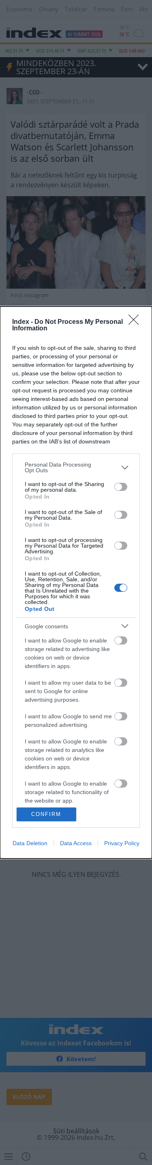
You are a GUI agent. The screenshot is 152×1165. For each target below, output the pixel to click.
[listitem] (76, 467)
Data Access (76, 843)
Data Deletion (30, 843)
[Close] (136, 322)
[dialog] (76, 582)
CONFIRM (46, 814)
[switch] (120, 487)
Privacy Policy (121, 843)
